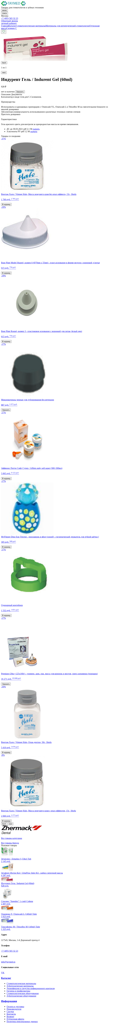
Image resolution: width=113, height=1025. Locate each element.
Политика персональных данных (22, 1021)
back (4, 63)
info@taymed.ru (8, 962)
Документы (16, 94)
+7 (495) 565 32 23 (9, 18)
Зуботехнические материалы (20, 986)
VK (2, 972)
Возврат (10, 1016)
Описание (6, 94)
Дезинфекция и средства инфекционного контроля (31, 988)
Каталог (6, 978)
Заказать (20, 92)
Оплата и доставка (15, 1006)
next (4, 72)
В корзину (6, 204)
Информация (9, 1001)
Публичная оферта (15, 1019)
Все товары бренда (10, 843)
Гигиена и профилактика (18, 991)
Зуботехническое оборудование (21, 996)
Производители (14, 1009)
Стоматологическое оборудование (23, 993)
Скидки (10, 1011)
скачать (36, 129)
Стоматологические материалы (21, 983)
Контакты (11, 1014)
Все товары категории (11, 838)
